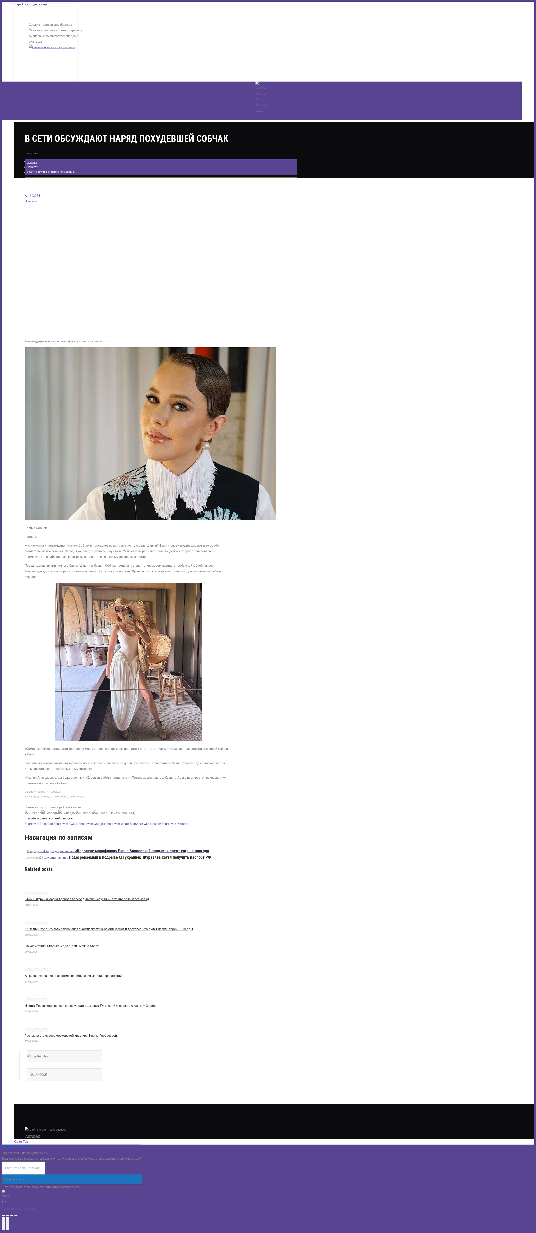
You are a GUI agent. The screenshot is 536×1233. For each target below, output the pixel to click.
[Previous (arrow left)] (3, 1223)
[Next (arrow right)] (7, 1223)
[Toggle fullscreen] (11, 1215)
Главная (32, 162)
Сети (73, 796)
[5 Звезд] (100, 813)
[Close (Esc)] (3, 1215)
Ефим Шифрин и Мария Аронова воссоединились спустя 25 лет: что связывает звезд (87, 899)
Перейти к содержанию (31, 4)
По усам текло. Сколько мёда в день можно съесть (62, 946)
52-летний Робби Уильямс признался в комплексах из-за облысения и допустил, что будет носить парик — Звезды (109, 929)
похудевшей (62, 796)
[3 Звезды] (67, 813)
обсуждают (46, 796)
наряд (35, 796)
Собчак (80, 796)
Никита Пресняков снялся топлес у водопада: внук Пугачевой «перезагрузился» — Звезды (91, 1006)
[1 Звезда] (33, 813)
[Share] (7, 1215)
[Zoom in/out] (16, 1215)
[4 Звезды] (84, 813)
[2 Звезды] (49, 813)
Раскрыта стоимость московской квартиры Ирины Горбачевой (71, 1036)
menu (259, 110)
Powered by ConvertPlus (19, 1208)
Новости (32, 167)
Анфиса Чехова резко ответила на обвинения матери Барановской (73, 976)
